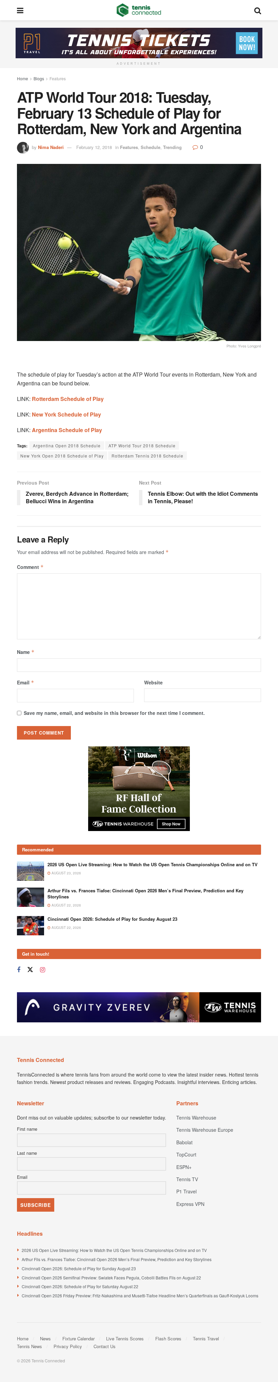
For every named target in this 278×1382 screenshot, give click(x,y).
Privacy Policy (68, 1346)
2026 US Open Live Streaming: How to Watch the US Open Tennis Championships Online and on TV (152, 864)
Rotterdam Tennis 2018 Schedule (147, 456)
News (45, 1338)
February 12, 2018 (94, 147)
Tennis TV (187, 1179)
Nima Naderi (51, 147)
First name (27, 1129)
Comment (30, 567)
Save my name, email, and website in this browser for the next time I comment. (114, 712)
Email (25, 682)
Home (22, 78)
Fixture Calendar (78, 1338)
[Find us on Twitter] (30, 970)
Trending (172, 147)
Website (153, 682)
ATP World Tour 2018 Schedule (142, 445)
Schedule (150, 147)
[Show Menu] (20, 10)
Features (57, 78)
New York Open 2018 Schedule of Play (62, 456)
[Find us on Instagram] (42, 970)
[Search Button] (257, 10)
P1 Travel (186, 1191)
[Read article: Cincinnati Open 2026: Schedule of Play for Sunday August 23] (30, 925)
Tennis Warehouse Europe (204, 1129)
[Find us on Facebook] (18, 970)
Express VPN (190, 1203)
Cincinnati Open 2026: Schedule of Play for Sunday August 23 (112, 919)
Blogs (39, 78)
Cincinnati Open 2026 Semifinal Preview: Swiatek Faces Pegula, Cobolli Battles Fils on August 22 (111, 1277)
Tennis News (29, 1346)
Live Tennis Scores (125, 1338)
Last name (27, 1153)
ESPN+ (184, 1167)
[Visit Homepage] (139, 10)
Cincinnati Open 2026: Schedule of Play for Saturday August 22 (80, 1286)
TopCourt (186, 1154)
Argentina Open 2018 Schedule (67, 445)
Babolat (184, 1142)
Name (26, 652)
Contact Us (105, 1346)
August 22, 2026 (66, 905)
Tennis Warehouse (196, 1117)
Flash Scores (168, 1338)
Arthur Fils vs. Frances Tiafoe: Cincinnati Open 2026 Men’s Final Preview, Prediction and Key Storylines (145, 893)
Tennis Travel (206, 1338)
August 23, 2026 (66, 873)
